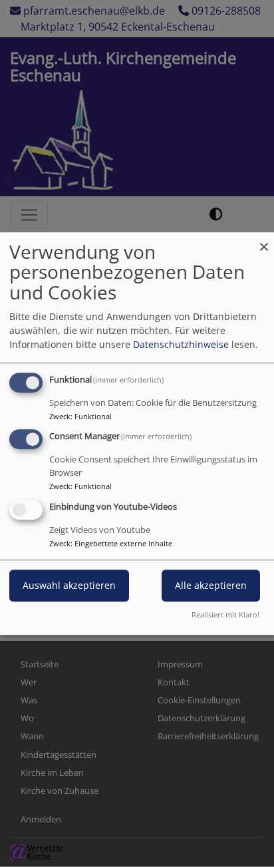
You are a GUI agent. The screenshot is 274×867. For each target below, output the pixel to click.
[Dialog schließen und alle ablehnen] (264, 240)
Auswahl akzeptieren (69, 585)
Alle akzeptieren (211, 585)
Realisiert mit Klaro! (225, 614)
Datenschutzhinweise (181, 344)
